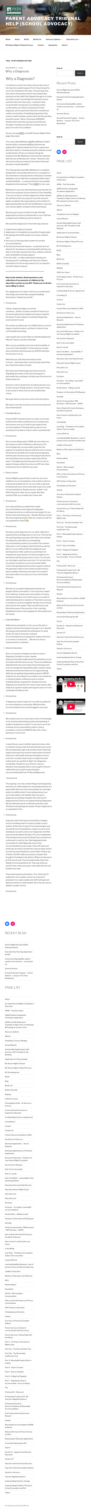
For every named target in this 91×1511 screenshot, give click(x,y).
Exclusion (60, 376)
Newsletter (52, 45)
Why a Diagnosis (17, 71)
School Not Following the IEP (67, 617)
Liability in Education (64, 445)
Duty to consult (62, 347)
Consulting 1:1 (62, 295)
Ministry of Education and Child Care (70, 449)
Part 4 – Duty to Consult (66, 541)
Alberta (59, 210)
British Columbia (63, 264)
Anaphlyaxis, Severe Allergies (68, 214)
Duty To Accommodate (65, 343)
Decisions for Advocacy (66, 313)
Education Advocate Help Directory (70, 359)
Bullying (60, 268)
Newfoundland (62, 458)
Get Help (60, 397)
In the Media (61, 422)
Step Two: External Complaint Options (19, 1468)
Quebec (60, 594)
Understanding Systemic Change (69, 657)
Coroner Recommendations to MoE (70, 308)
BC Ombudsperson (64, 246)
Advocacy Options (53, 39)
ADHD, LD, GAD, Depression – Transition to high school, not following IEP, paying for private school (71, 198)
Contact (41, 45)
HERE (21, 133)
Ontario (59, 490)
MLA (58, 454)
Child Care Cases (63, 272)
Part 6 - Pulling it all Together (67, 550)
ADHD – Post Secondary (66, 184)
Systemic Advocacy (64, 648)
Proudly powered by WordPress (17, 1506)
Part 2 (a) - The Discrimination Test (70, 522)
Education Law (72, 39)
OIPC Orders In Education (66, 481)
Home (8, 39)
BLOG (26, 39)
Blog (58, 255)
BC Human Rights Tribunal (67, 237)
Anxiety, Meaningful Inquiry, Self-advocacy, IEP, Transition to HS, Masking (69, 225)
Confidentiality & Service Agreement (70, 291)
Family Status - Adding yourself (68, 388)
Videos (59, 669)
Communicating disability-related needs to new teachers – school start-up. (71, 106)
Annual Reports (62, 219)
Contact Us (61, 304)
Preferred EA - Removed (66, 566)
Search (64, 45)
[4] (30, 142)
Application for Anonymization (68, 233)
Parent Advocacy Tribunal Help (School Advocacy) (43, 21)
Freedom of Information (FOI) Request (71, 392)
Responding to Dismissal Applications (71, 612)
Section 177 (61, 633)
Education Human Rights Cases (69, 363)
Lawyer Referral (63, 433)
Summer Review (63, 114)
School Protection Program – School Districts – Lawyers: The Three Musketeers (70, 120)
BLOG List (37, 39)
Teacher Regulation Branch (67, 653)
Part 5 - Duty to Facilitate (66, 545)
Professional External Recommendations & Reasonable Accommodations (69, 579)
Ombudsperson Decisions (66, 486)
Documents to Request (65, 338)
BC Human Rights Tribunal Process (19, 45)
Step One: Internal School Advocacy (70, 637)
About (17, 39)
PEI (58, 561)
